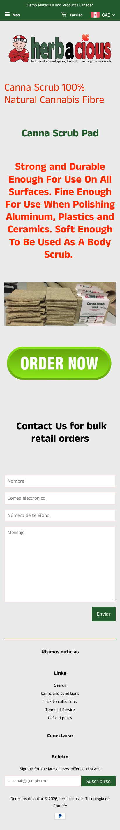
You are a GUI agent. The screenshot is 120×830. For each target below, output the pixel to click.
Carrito (76, 15)
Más (15, 15)
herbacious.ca (71, 799)
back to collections (60, 702)
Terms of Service (60, 710)
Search (60, 685)
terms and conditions (60, 694)
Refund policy (60, 718)
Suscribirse (98, 781)
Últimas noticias (60, 652)
